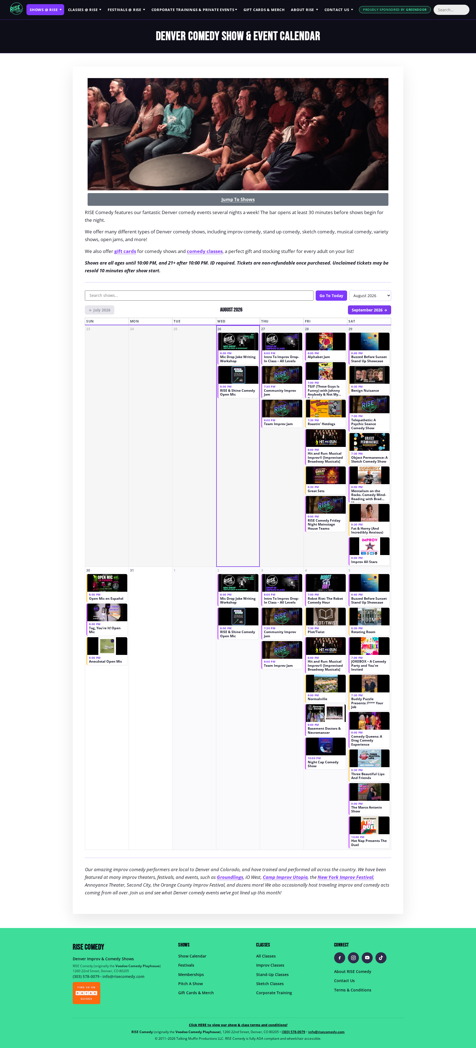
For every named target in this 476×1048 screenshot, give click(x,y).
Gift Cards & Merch (196, 992)
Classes (83, 9)
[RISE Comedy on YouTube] (367, 957)
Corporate (193, 9)
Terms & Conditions (352, 989)
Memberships (191, 974)
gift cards (125, 251)
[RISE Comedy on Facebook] (339, 957)
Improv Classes (270, 965)
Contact (336, 9)
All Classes (266, 956)
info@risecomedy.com (123, 976)
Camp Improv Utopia (285, 877)
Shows (44, 9)
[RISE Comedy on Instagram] (353, 957)
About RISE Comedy (352, 971)
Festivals (124, 9)
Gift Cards (264, 9)
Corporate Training (274, 992)
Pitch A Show (190, 983)
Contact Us (344, 980)
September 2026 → (369, 310)
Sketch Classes (270, 983)
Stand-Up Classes (272, 974)
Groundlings (230, 877)
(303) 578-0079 (86, 976)
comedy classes (205, 251)
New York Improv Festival (345, 877)
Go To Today (331, 295)
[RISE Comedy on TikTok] (380, 957)
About (302, 9)
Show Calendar (192, 956)
